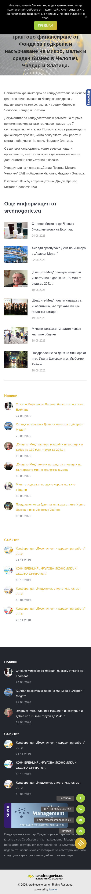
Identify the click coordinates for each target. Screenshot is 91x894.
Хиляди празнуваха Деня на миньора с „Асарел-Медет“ (59, 250)
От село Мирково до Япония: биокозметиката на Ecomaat (53, 226)
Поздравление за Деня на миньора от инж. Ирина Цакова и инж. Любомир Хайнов (59, 358)
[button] (81, 843)
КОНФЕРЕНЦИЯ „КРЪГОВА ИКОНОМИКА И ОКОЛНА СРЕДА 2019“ (46, 571)
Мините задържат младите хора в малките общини (56, 331)
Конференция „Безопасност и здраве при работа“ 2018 (50, 611)
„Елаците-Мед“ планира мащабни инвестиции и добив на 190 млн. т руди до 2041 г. (56, 277)
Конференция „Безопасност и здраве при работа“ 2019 (50, 551)
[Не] (86, 17)
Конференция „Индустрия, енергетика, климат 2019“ (48, 591)
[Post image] (16, 230)
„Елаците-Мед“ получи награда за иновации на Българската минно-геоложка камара (56, 306)
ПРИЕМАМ (45, 25)
